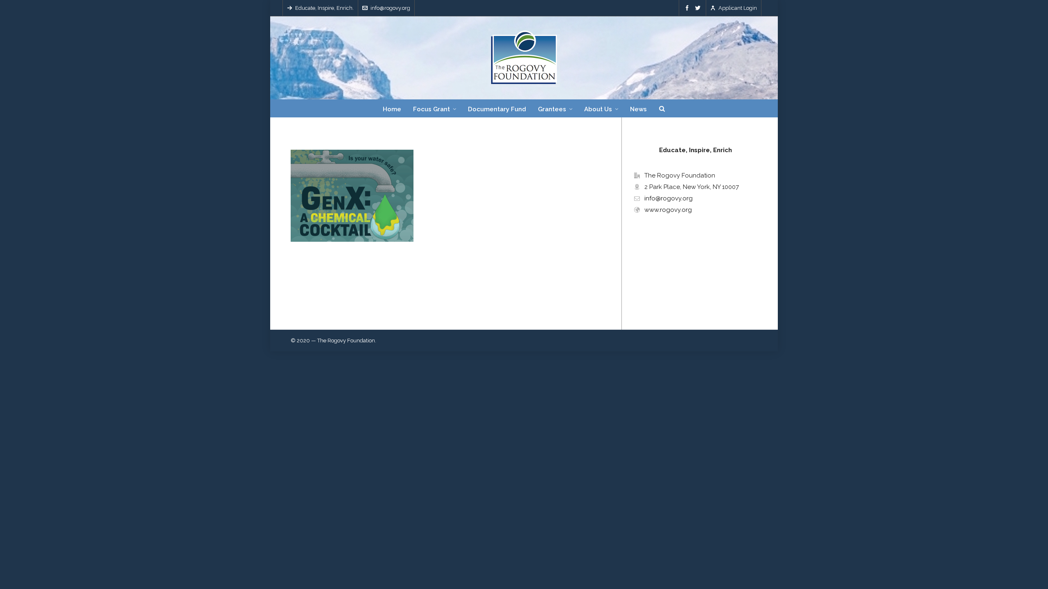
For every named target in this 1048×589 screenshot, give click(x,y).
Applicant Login (737, 8)
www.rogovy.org (668, 210)
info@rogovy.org (390, 8)
